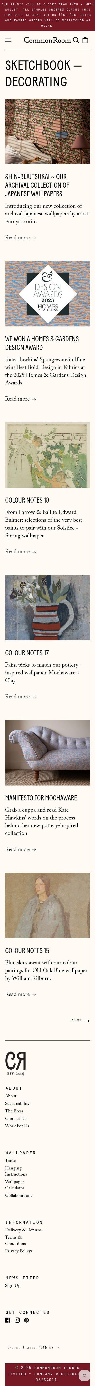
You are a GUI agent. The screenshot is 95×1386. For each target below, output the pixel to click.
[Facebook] (7, 1320)
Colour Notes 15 (27, 950)
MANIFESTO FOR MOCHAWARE (41, 798)
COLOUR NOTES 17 (27, 653)
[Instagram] (17, 1320)
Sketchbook (38, 65)
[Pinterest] (26, 1320)
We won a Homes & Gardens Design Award (42, 343)
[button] (75, 40)
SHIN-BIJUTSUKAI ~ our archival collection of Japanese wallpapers (37, 185)
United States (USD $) (31, 1348)
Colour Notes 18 (27, 500)
